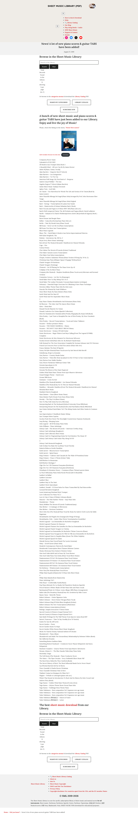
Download (65, 154)
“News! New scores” (72, 128)
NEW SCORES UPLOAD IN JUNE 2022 (49, 154)
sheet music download (63, 705)
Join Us (52, 781)
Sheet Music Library (38, 784)
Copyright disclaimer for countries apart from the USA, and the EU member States (78, 791)
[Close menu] (63, 13)
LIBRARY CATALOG (81, 102)
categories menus (57, 96)
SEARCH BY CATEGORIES (58, 102)
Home (6, 812)
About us (53, 779)
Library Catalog (80, 96)
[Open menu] (57, 26)
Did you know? (15, 812)
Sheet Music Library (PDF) (65, 6)
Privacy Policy (55, 789)
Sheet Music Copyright (58, 784)
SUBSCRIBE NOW (69, 110)
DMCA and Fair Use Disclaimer (60, 786)
